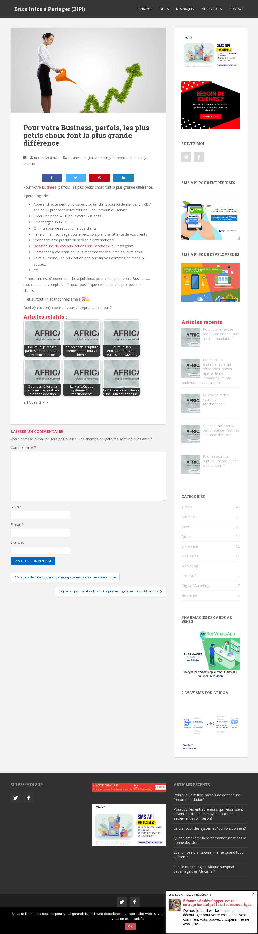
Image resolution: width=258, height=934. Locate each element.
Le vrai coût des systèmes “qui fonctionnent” (210, 828)
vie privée (189, 595)
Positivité (188, 575)
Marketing (137, 157)
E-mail (17, 524)
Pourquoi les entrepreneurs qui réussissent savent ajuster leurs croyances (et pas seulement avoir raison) (208, 814)
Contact (236, 9)
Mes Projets (185, 9)
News (186, 526)
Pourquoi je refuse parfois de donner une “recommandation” (207, 797)
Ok (130, 926)
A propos (145, 9)
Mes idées (189, 556)
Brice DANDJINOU (47, 157)
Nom (16, 506)
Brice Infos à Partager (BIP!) (49, 9)
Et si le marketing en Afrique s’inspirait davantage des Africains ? (204, 869)
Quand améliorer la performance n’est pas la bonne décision (210, 840)
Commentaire (23, 447)
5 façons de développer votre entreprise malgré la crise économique (217, 902)
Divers (186, 536)
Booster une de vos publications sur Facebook (71, 246)
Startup (29, 163)
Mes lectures (212, 9)
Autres (186, 507)
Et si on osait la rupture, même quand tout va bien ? (208, 854)
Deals (164, 9)
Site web (17, 542)
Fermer (253, 893)
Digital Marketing (97, 157)
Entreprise (120, 157)
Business (75, 157)
